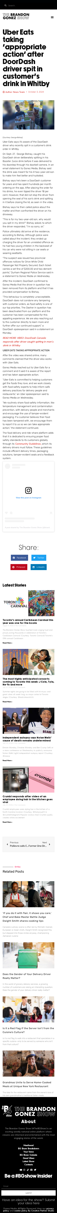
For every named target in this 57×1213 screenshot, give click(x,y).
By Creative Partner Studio (41, 1210)
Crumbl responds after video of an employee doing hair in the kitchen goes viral (28, 799)
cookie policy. (20, 1210)
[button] (52, 17)
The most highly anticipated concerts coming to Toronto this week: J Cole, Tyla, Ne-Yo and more (28, 682)
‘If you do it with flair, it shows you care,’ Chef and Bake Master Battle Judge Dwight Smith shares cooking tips (27, 917)
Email (3, 1182)
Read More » (7, 643)
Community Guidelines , (28, 443)
